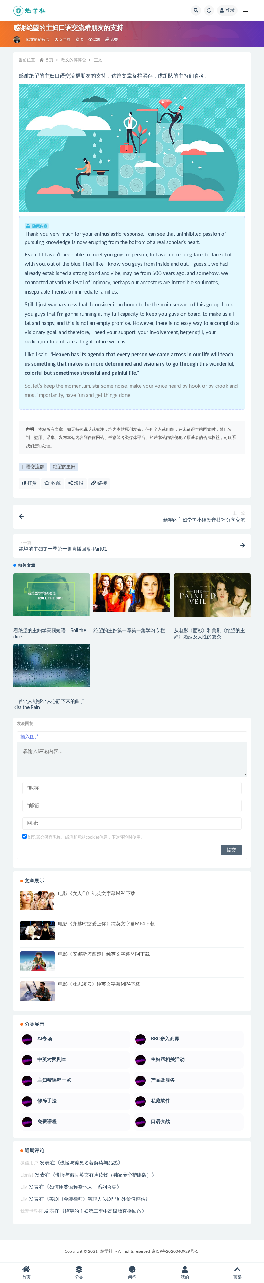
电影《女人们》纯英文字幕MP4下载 (96, 893)
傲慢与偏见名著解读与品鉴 (89, 1163)
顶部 (237, 1277)
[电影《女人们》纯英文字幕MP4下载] (37, 900)
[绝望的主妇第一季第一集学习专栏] (132, 592)
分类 (79, 1277)
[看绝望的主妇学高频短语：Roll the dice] (51, 595)
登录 (230, 10)
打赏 (31, 483)
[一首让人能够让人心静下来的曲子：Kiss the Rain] (51, 665)
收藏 (55, 483)
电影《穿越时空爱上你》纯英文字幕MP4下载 (106, 924)
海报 (78, 483)
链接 (101, 483)
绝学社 (106, 1251)
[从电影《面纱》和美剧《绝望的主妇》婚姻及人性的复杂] (212, 595)
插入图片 (30, 737)
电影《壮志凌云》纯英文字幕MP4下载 (99, 984)
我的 (185, 1277)
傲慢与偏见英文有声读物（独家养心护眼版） (103, 1175)
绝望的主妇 (64, 467)
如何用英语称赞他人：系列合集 (83, 1187)
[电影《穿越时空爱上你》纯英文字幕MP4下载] (37, 930)
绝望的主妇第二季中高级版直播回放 (103, 1211)
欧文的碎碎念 (38, 39)
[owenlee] (17, 39)
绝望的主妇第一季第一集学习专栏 (129, 630)
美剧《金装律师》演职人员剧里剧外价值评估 (97, 1199)
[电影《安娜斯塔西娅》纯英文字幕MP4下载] (37, 961)
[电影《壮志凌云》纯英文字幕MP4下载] (37, 990)
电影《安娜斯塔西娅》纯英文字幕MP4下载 (104, 954)
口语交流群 (33, 467)
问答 (132, 1277)
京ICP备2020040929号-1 (175, 1251)
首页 (49, 60)
